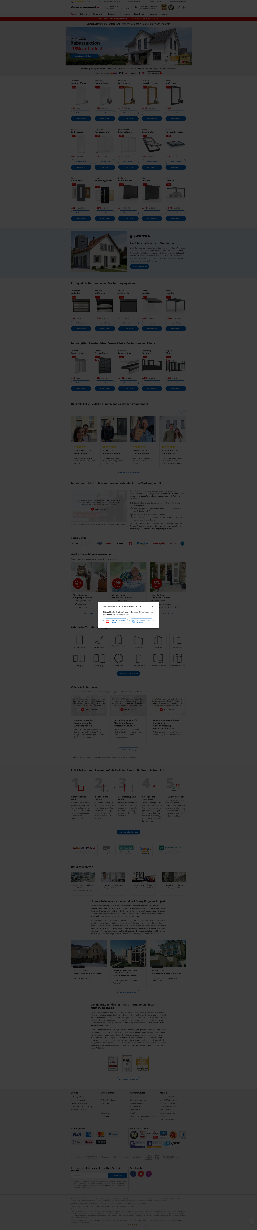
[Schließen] (152, 606)
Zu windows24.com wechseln (143, 622)
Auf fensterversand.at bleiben (118, 622)
